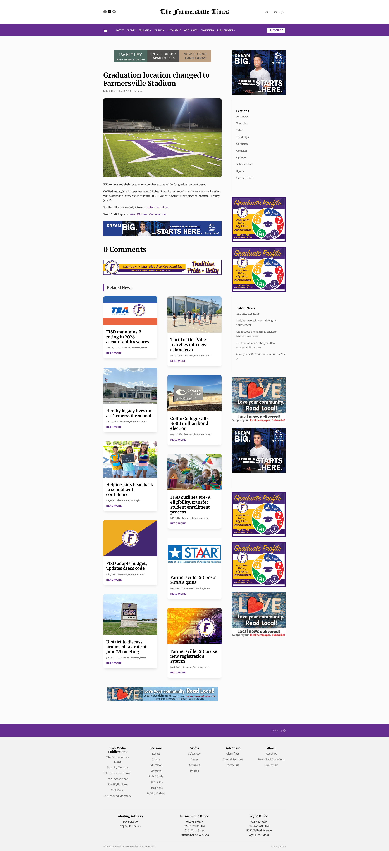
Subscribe (276, 30)
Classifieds (207, 30)
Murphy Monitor (117, 767)
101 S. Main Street (194, 830)
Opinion (159, 30)
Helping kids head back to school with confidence (129, 489)
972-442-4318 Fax (258, 826)
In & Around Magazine (118, 796)
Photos (194, 771)
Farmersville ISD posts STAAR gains (193, 580)
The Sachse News (117, 779)
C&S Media (117, 790)
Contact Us (271, 765)
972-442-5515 (258, 821)
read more (114, 353)
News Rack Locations (271, 759)
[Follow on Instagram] (114, 11)
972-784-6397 (194, 821)
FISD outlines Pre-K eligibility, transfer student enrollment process (190, 505)
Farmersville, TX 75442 (194, 835)
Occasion (241, 150)
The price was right (247, 313)
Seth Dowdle (112, 91)
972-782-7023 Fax (194, 826)
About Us (271, 753)
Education (145, 30)
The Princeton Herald (117, 773)
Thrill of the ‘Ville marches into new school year (188, 344)
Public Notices (226, 30)
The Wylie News (117, 784)
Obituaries (190, 30)
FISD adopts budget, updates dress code (126, 566)
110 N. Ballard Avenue (259, 830)
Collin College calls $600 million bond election (189, 423)
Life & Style (174, 30)
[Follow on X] (109, 11)
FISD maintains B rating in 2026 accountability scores (127, 336)
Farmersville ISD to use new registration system (193, 656)
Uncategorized (244, 177)
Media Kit (233, 765)
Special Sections (233, 759)
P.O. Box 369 (130, 821)
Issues (194, 759)
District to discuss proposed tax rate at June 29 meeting (126, 646)
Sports (131, 30)
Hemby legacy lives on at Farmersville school (128, 413)
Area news (125, 347)
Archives (194, 765)
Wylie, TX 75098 (130, 826)
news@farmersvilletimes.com (148, 214)
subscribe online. (157, 207)
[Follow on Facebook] (105, 11)
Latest (120, 30)
